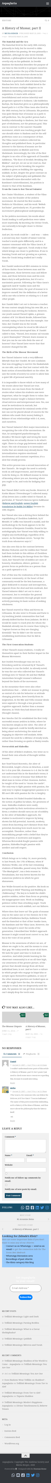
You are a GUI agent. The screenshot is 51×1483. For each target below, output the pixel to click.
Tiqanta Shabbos (25, 1396)
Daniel (13, 1062)
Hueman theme (40, 1469)
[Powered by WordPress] (16, 1469)
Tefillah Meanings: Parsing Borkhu (21, 1323)
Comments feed (12, 1437)
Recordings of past (19, 1259)
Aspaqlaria (9, 3)
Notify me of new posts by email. (21, 1189)
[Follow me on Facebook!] (32, 1208)
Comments (13, 1054)
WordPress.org (11, 1443)
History (6, 20)
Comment (10, 1137)
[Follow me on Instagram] (47, 1208)
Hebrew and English (13, 503)
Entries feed (10, 1431)
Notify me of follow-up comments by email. (23, 1179)
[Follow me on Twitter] (42, 1208)
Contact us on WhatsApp (18, 1246)
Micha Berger (11, 33)
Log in (7, 1424)
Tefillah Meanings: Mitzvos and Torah (23, 1345)
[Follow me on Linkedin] (37, 1208)
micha (13, 1088)
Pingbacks (32, 1054)
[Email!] (27, 1208)
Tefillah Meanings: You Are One (27, 1373)
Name (8, 1155)
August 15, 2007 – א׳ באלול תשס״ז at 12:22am (29, 1065)
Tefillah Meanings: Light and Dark (21, 1316)
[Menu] (47, 3)
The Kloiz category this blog (20, 1262)
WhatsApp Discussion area (19, 1256)
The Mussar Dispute (12, 1026)
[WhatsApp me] (22, 1208)
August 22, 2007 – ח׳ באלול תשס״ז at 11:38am (29, 1091)
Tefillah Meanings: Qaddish (18, 1338)
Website (9, 1165)
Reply (12, 1083)
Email (30, 1155)
